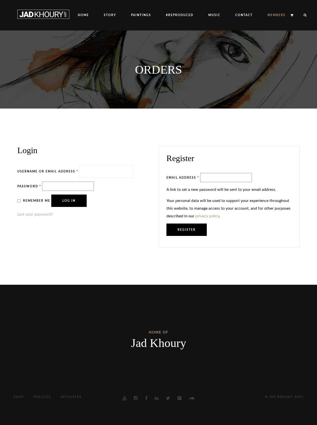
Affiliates (71, 397)
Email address (182, 177)
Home (83, 15)
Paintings (141, 15)
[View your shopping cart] (292, 15)
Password (29, 186)
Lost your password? (35, 214)
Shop (19, 397)
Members (276, 15)
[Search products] (303, 15)
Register (187, 229)
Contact (244, 15)
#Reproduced (179, 15)
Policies (42, 397)
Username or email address (47, 171)
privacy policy (207, 216)
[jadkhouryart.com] (43, 14)
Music (214, 15)
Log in (69, 200)
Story (110, 15)
